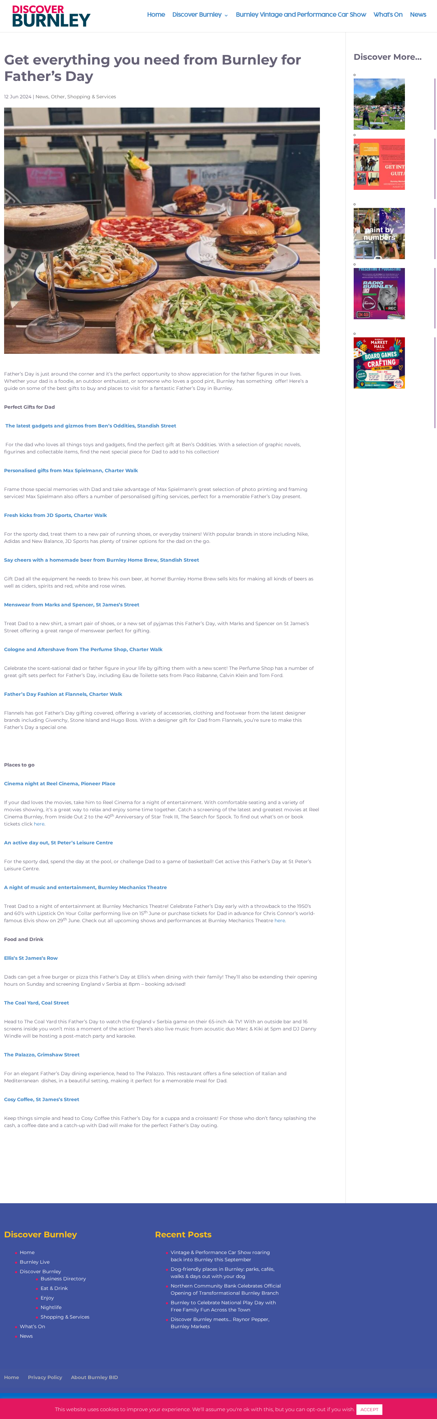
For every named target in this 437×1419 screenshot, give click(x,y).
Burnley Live (35, 1262)
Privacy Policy (45, 1377)
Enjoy (47, 1298)
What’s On (388, 15)
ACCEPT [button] (369, 1409)
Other (58, 97)
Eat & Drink (54, 1288)
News (418, 15)
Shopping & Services (91, 97)
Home (156, 15)
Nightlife (51, 1307)
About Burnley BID (94, 1377)
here (39, 824)
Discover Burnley (197, 15)
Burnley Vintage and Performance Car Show (301, 15)
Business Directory (63, 1279)
